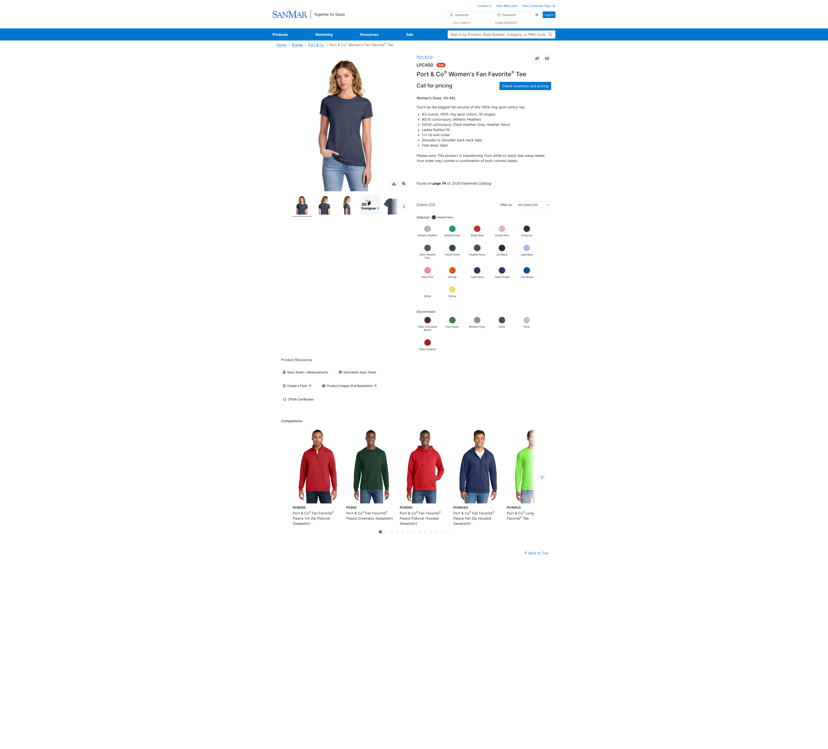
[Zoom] (404, 184)
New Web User (506, 6)
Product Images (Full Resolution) (350, 386)
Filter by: (506, 205)
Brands (297, 45)
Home (282, 45)
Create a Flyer (297, 386)
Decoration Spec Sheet (359, 372)
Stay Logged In (462, 22)
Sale (409, 34)
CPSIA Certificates (301, 399)
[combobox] (533, 205)
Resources (369, 34)
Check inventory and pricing (525, 86)
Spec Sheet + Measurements (307, 372)
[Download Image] (394, 184)
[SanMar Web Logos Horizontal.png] (309, 14)
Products (280, 34)
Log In (549, 15)
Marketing (324, 34)
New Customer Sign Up (538, 6)
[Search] (550, 34)
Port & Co (316, 45)
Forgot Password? (506, 22)
